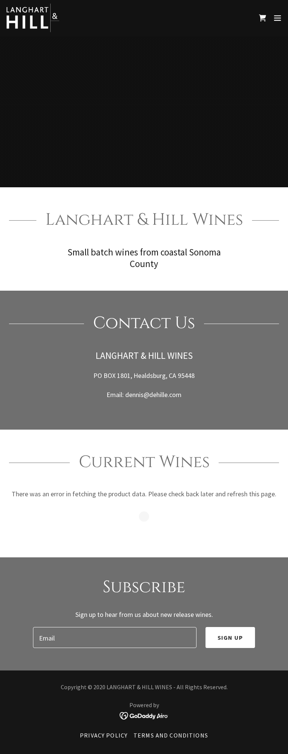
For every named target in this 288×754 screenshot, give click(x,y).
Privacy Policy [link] (104, 735)
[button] (277, 17)
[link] (33, 18)
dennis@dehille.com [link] (153, 394)
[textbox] (114, 637)
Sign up (230, 637)
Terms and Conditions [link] (171, 735)
